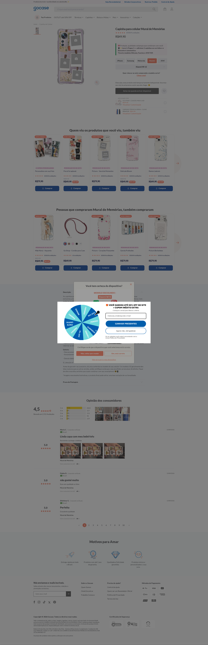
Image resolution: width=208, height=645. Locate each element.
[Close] (148, 304)
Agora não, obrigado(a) (126, 331)
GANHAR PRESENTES (126, 324)
